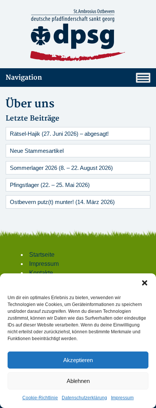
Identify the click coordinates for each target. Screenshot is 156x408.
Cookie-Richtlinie (40, 397)
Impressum (122, 397)
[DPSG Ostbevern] (78, 35)
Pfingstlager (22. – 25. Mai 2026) (50, 185)
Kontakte (41, 273)
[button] (144, 283)
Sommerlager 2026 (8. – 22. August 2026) (61, 168)
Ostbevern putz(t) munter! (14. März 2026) (62, 202)
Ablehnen (78, 381)
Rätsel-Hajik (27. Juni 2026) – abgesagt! (59, 133)
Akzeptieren (78, 360)
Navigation (24, 78)
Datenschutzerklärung (84, 397)
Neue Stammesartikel (37, 151)
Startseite (42, 254)
